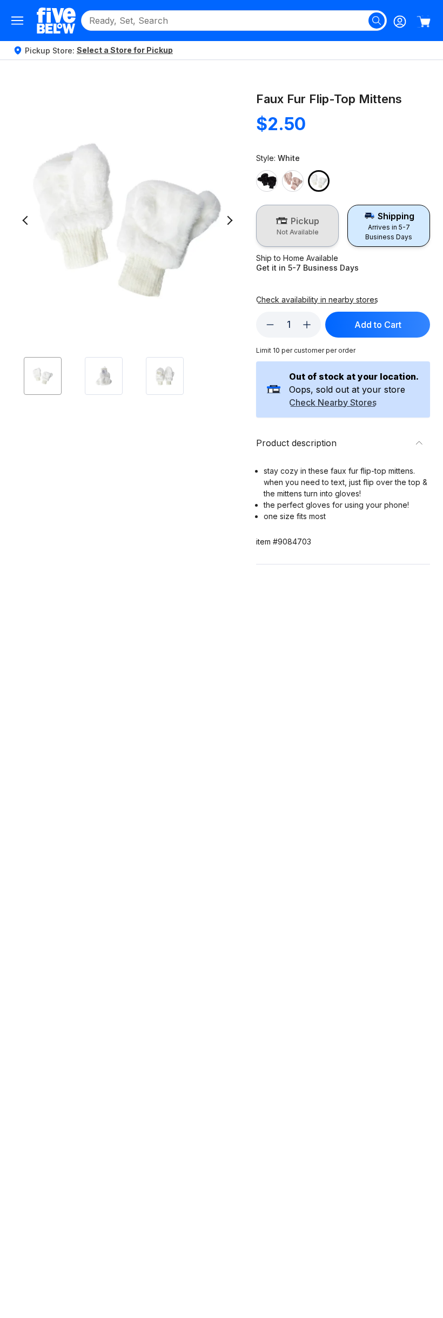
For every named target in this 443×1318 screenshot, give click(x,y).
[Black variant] (267, 181)
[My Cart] (423, 22)
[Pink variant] (293, 181)
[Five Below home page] (56, 20)
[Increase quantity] (306, 325)
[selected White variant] (319, 181)
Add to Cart (377, 324)
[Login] (399, 21)
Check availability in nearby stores (317, 299)
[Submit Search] (376, 20)
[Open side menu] (17, 20)
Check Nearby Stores (333, 403)
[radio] (297, 226)
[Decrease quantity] (270, 325)
